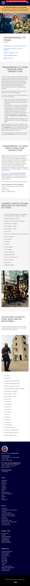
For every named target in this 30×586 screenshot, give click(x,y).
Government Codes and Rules (8, 516)
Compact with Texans (6, 520)
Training (3, 485)
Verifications (4, 499)
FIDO (8, 177)
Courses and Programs (6, 493)
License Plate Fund (5, 524)
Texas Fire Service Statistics (7, 514)
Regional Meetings (5, 541)
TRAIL (2, 564)
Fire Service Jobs (5, 555)
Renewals (3, 482)
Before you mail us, (10, 453)
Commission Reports (6, 513)
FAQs (2, 498)
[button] (2, 9)
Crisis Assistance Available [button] (17, 1)
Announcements (5, 533)
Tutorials (3, 496)
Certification (4, 480)
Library (3, 490)
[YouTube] (15, 582)
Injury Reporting (5, 492)
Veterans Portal (5, 570)
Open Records (4, 518)
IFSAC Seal (3, 483)
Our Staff (3, 511)
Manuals (3, 489)
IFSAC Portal (4, 561)
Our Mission (4, 508)
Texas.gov (3, 563)
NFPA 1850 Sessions (6, 542)
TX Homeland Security (6, 566)
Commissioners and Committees (9, 510)
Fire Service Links (5, 523)
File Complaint (4, 554)
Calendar (3, 535)
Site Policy (3, 517)
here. (18, 92)
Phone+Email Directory (6, 551)
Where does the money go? (7, 567)
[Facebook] (14, 582)
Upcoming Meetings (6, 536)
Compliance (4, 487)
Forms (3, 495)
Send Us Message (5, 552)
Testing (3, 486)
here (10, 9)
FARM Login (4, 560)
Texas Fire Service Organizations (9, 521)
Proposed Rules (5, 539)
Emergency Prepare (6, 569)
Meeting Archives (5, 538)
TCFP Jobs (3, 557)
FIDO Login (4, 558)
